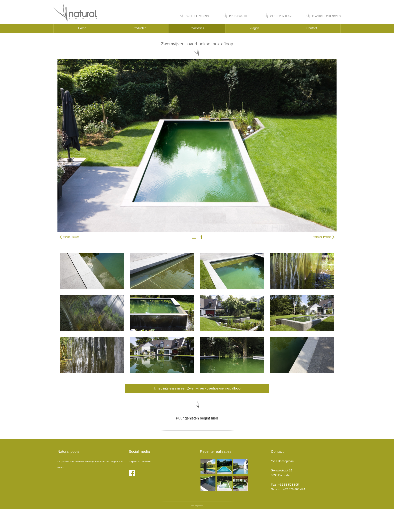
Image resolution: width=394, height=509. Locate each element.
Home (82, 28)
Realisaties (196, 28)
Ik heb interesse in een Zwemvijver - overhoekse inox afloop (197, 388)
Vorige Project (70, 237)
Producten (139, 28)
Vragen (254, 28)
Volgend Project (322, 237)
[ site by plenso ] (197, 506)
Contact (311, 28)
